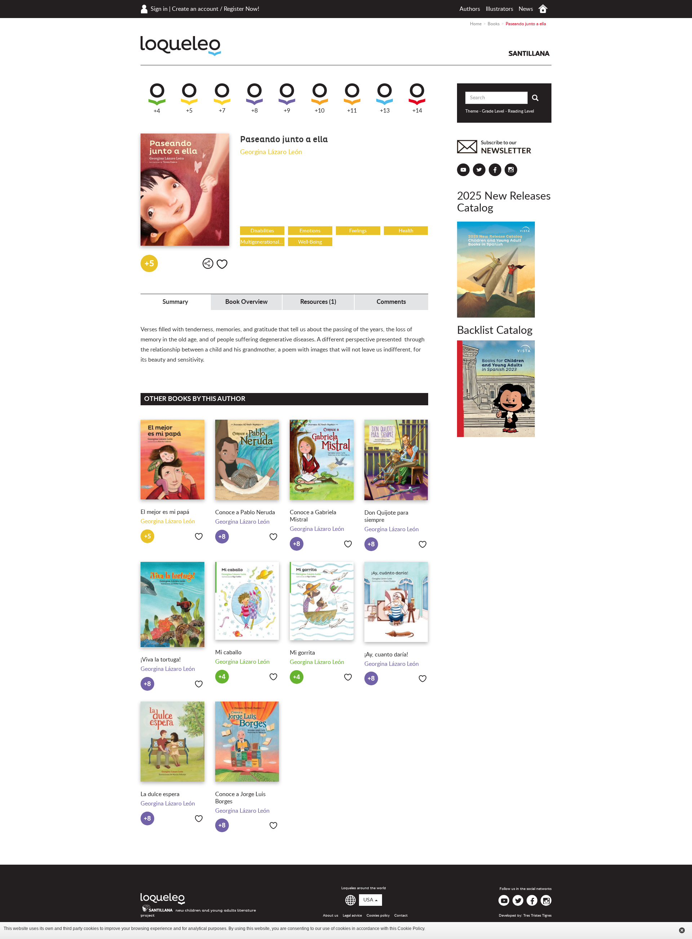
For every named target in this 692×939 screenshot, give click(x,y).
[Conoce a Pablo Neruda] (247, 460)
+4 (157, 111)
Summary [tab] (175, 302)
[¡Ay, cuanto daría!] (396, 602)
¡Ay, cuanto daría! (386, 655)
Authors (470, 9)
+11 (352, 111)
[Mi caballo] (247, 601)
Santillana (529, 53)
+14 (417, 111)
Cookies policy (378, 915)
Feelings (358, 230)
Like (222, 264)
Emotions (310, 230)
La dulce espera (160, 794)
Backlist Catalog (495, 330)
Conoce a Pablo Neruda (245, 512)
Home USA (543, 8)
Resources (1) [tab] (318, 302)
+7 (222, 111)
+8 (254, 111)
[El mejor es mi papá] (172, 459)
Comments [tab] (391, 302)
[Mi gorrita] (322, 601)
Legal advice (352, 915)
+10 (319, 111)
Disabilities (262, 230)
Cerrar (682, 930)
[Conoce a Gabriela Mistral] (322, 460)
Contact (401, 915)
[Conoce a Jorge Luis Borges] (247, 742)
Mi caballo (228, 652)
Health (406, 230)
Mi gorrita (302, 653)
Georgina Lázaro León (271, 152)
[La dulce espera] (172, 742)
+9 (287, 111)
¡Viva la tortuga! (161, 660)
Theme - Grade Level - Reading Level (499, 111)
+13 (385, 111)
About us (330, 915)
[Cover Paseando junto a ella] (185, 190)
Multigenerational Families (262, 242)
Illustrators (499, 9)
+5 (189, 111)
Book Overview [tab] (246, 302)
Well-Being (310, 242)
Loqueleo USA (181, 46)
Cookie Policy (411, 928)
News (526, 9)
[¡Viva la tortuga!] (172, 604)
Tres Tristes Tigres (537, 915)
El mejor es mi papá (165, 512)
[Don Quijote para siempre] (396, 460)
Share (208, 263)
